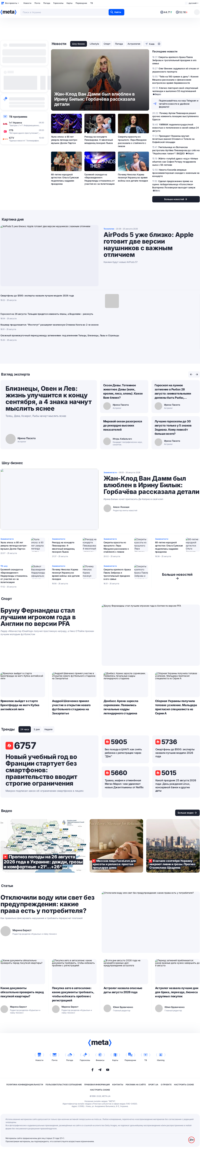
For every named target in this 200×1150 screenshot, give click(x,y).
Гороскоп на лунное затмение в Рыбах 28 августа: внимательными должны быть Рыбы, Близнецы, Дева (173, 392)
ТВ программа (18, 116)
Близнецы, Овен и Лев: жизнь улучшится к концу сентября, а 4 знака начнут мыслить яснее (49, 398)
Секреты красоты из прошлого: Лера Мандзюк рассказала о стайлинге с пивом (132, 141)
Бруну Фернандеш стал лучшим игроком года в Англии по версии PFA (38, 617)
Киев (151, 44)
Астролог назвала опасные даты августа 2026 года (123, 990)
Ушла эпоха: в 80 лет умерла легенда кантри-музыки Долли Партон (64, 139)
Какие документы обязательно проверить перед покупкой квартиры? (22, 992)
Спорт (107, 43)
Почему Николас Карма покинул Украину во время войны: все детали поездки (133, 177)
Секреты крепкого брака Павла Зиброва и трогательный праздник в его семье (117, 574)
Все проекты (11, 3)
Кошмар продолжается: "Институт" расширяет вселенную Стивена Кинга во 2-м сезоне (49, 324)
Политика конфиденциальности (24, 1084)
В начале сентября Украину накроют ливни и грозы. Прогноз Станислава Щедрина (173, 846)
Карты (69, 3)
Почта (37, 3)
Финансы (100, 1060)
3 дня (37, 729)
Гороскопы (58, 3)
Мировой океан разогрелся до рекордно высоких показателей (122, 425)
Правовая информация (97, 1084)
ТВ (91, 3)
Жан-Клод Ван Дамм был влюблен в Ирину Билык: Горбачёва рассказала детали (151, 485)
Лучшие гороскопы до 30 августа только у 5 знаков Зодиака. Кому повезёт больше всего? (173, 427)
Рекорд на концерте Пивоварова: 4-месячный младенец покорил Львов (98, 139)
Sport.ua (153, 1084)
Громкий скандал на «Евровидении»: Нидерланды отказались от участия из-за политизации (99, 179)
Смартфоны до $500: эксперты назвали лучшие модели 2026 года (37, 295)
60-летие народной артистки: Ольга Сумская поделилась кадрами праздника (65, 179)
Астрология (134, 43)
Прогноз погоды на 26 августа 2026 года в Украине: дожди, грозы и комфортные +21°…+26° (43, 846)
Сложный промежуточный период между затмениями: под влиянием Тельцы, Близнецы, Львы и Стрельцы (59, 335)
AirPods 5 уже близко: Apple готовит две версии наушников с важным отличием (149, 244)
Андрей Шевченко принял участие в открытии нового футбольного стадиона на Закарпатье (71, 707)
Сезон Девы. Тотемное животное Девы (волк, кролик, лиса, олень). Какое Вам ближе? (123, 391)
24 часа (24, 729)
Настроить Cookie (184, 1084)
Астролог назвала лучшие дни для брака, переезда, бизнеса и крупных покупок (176, 992)
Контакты (117, 1084)
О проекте (166, 1084)
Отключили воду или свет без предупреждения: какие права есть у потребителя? (47, 904)
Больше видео (186, 812)
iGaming (160, 1060)
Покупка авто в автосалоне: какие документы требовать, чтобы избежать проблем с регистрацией (73, 994)
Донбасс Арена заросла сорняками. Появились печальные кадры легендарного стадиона (121, 707)
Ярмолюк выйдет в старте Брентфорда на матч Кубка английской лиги (20, 705)
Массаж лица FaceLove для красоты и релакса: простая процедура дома (116, 846)
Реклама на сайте (136, 1084)
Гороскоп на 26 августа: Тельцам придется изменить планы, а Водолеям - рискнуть (46, 314)
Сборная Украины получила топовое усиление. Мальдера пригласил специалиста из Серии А (176, 707)
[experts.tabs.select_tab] (191, 374)
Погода (46, 3)
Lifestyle (94, 43)
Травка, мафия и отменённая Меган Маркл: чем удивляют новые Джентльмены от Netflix (124, 784)
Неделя (48, 729)
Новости (27, 3)
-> (177, 576)
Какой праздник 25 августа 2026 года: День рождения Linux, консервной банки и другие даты (175, 785)
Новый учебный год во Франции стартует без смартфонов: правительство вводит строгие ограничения (41, 770)
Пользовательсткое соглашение (64, 1084)
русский (193, 3)
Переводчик (81, 3)
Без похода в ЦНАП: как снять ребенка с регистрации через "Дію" (123, 753)
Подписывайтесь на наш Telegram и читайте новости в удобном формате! (179, 103)
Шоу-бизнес (78, 43)
